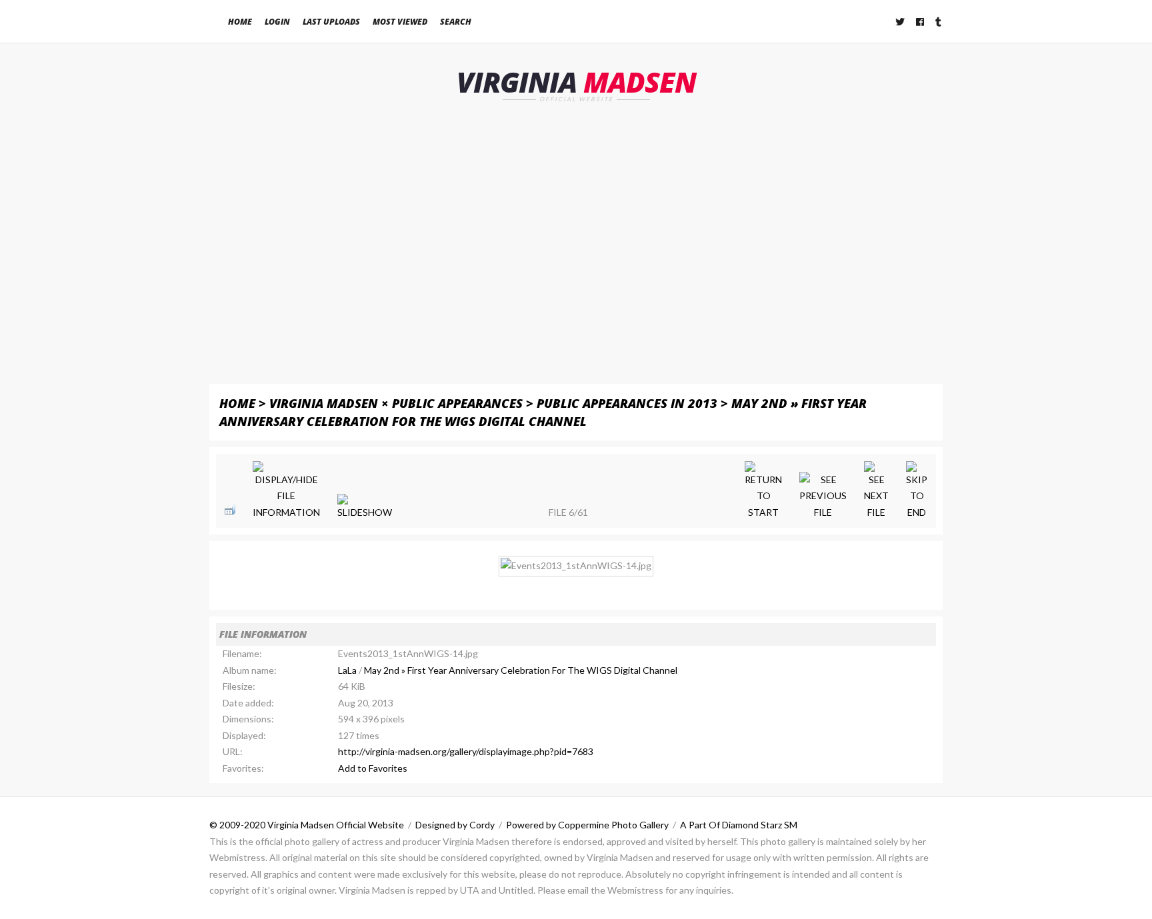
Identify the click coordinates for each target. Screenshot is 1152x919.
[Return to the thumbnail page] (230, 509)
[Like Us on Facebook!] (920, 21)
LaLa (347, 670)
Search (455, 21)
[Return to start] (763, 491)
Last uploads (331, 21)
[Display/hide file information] (286, 491)
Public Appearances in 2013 (627, 403)
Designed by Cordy (455, 824)
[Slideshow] (364, 507)
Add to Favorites (372, 768)
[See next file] (876, 491)
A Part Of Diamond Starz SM (738, 824)
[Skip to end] (917, 491)
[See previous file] (823, 496)
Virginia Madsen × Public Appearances (396, 403)
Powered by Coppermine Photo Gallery (587, 824)
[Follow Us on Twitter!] (900, 21)
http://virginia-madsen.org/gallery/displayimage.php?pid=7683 (465, 751)
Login (277, 21)
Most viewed (400, 21)
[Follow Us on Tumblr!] (939, 21)
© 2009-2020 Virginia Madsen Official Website (306, 824)
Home (240, 21)
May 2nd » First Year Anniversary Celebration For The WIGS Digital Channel (520, 670)
